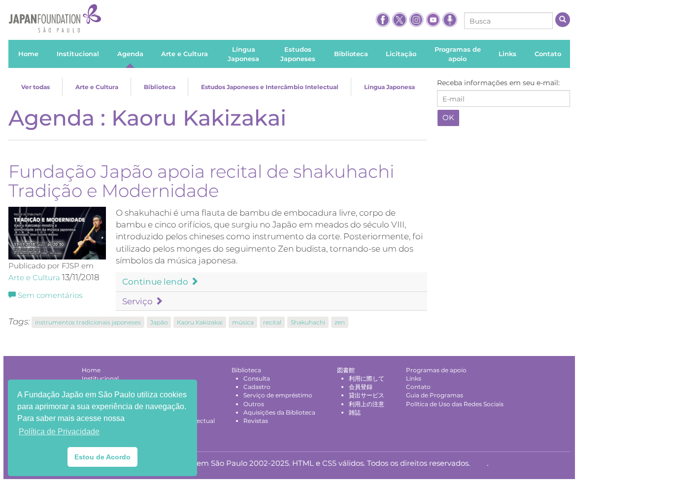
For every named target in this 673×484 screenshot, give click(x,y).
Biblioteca (159, 87)
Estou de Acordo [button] (102, 457)
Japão (159, 322)
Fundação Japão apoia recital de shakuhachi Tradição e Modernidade (201, 181)
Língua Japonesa (389, 87)
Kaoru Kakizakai (200, 322)
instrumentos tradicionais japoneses (88, 322)
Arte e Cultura (96, 87)
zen (340, 322)
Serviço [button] (138, 301)
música (243, 322)
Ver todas (35, 87)
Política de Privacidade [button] (59, 431)
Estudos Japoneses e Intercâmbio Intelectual (269, 87)
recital (272, 322)
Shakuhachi (308, 322)
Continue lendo (156, 282)
